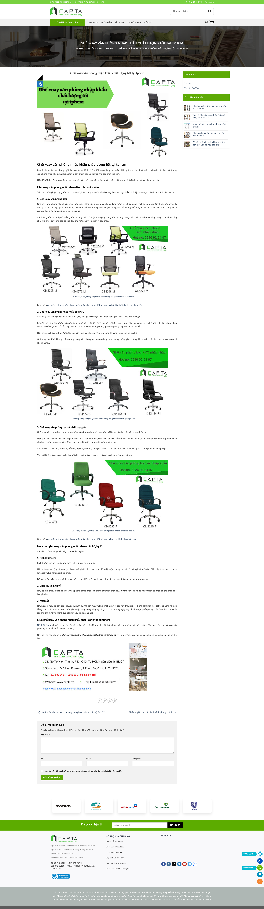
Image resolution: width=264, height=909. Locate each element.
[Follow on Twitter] (191, 2)
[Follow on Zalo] (195, 864)
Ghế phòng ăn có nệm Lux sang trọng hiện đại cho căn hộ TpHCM (73, 712)
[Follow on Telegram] (190, 864)
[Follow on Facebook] (186, 2)
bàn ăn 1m (80, 892)
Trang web (136, 758)
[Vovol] (66, 806)
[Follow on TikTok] (174, 864)
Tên (43, 758)
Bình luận (45, 735)
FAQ (200, 2)
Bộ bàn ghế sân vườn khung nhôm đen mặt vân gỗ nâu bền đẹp (209, 143)
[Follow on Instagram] (189, 2)
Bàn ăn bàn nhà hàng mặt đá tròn (145, 896)
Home (79, 49)
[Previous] (56, 805)
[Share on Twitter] (105, 701)
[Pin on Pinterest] (114, 701)
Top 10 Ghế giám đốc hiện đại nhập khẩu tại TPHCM (209, 116)
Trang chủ (93, 22)
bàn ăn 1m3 (93, 892)
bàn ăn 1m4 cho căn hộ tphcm (116, 892)
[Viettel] (99, 806)
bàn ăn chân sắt (172, 899)
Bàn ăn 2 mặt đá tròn (68, 896)
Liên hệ (148, 22)
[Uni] (197, 806)
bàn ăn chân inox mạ (124, 899)
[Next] (206, 805)
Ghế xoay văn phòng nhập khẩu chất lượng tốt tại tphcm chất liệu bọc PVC (103, 419)
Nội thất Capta (44, 625)
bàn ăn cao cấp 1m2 (173, 896)
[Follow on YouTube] (184, 864)
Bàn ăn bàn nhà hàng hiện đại (112, 896)
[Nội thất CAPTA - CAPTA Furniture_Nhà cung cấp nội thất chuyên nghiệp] (66, 11)
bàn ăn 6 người (88, 896)
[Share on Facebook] (100, 701)
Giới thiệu (106, 22)
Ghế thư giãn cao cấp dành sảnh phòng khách (151, 712)
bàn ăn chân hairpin (101, 899)
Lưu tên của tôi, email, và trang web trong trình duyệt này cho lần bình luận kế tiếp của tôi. (83, 771)
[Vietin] (132, 806)
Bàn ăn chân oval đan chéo (149, 899)
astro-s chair (66, 892)
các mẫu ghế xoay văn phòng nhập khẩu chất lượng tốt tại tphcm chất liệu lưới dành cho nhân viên (94, 305)
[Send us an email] (194, 2)
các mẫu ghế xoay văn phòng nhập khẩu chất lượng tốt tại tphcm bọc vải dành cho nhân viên (92, 539)
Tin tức (110, 49)
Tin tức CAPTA (134, 22)
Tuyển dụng (209, 2)
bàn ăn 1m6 (139, 892)
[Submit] (209, 11)
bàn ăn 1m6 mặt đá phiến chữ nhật (164, 892)
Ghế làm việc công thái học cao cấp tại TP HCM (209, 107)
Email (89, 758)
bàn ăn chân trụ (190, 899)
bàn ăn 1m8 (189, 892)
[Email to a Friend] (110, 701)
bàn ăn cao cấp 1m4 (194, 896)
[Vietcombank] (164, 806)
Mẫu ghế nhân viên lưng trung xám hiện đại (209, 125)
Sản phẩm (119, 22)
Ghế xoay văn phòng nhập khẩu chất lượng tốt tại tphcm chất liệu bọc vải (103, 531)
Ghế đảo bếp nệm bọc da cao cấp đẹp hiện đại (208, 134)
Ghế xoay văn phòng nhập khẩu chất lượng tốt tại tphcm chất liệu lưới (103, 297)
